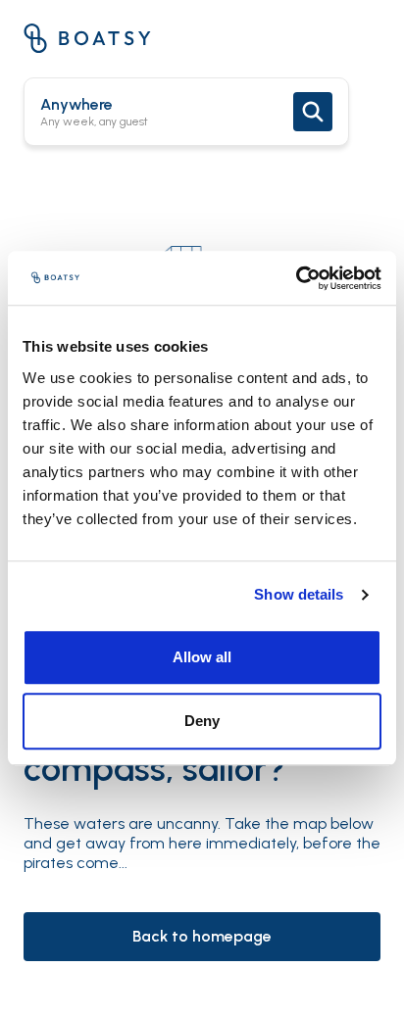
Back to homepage (202, 936)
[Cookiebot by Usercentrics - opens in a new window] (295, 278)
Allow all (202, 657)
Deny (202, 720)
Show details (298, 594)
